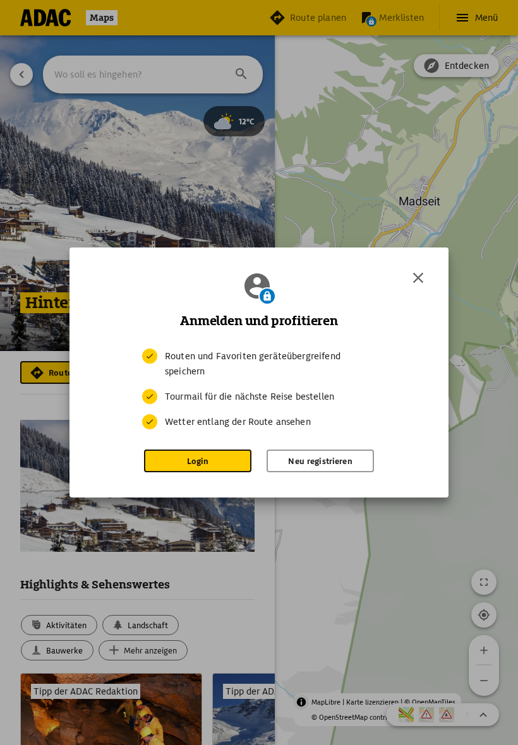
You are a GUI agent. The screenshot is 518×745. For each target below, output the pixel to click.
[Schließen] (418, 278)
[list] (259, 389)
